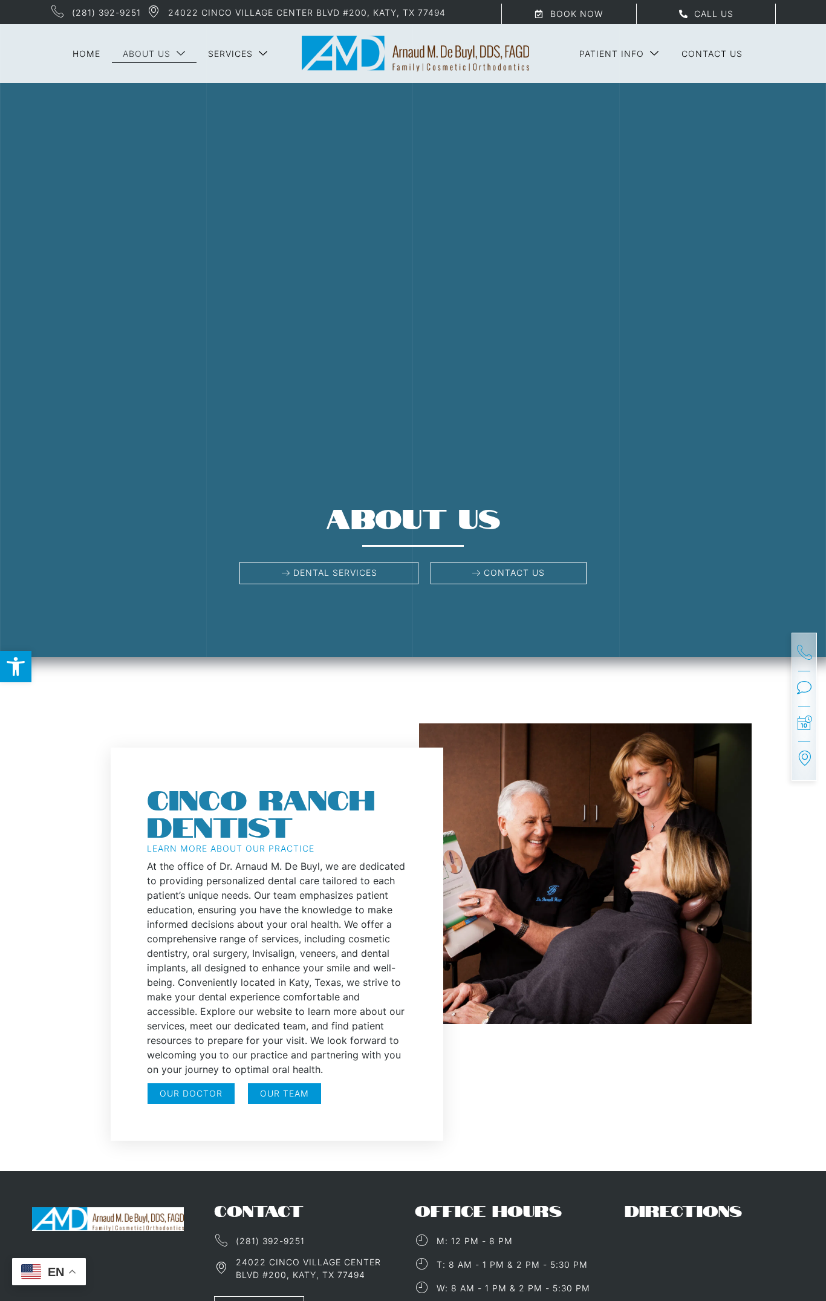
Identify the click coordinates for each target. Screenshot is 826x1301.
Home (86, 53)
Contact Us (712, 53)
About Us (147, 53)
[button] (15, 666)
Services (230, 53)
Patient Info (611, 53)
